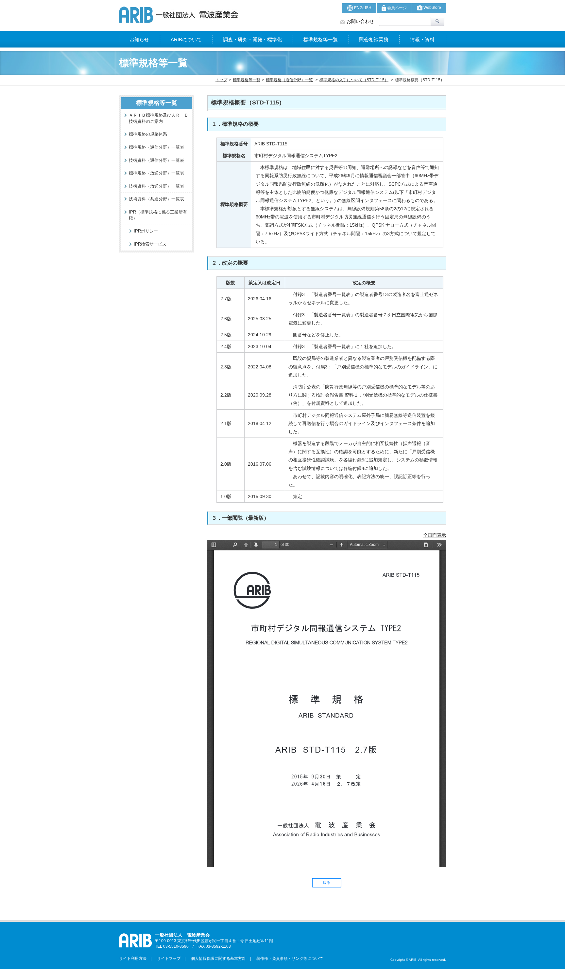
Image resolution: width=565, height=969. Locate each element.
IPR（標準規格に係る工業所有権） (158, 215)
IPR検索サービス (150, 244)
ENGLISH (362, 8)
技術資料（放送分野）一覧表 (156, 186)
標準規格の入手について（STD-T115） (353, 80)
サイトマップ (166, 958)
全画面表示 (434, 535)
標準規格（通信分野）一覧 (289, 80)
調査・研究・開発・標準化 (252, 39)
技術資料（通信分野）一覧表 (156, 160)
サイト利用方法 (132, 958)
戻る (327, 882)
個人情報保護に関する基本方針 (216, 958)
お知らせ (139, 39)
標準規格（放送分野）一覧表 (156, 173)
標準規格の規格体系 (148, 134)
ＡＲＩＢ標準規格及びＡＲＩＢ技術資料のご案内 (158, 118)
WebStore (431, 7)
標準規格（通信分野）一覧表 (156, 147)
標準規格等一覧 (320, 39)
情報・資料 (422, 39)
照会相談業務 (373, 39)
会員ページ (396, 8)
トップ (221, 80)
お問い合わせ (359, 21)
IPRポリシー (146, 231)
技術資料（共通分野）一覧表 (156, 198)
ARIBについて (186, 39)
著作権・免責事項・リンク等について (287, 958)
